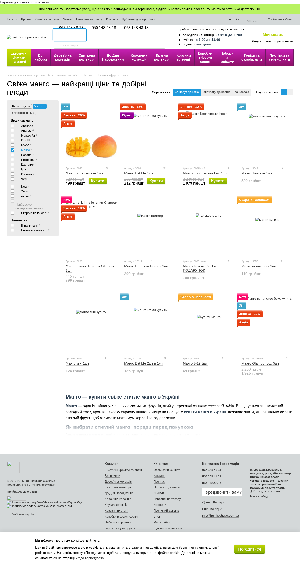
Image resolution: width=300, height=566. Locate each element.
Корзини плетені (183, 57)
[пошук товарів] (161, 45)
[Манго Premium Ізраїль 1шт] (150, 226)
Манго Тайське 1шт (256, 173)
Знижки (68, 19)
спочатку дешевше (216, 92)
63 (106, 168)
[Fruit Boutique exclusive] (13, 467)
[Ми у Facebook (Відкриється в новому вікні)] (195, 19)
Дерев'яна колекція (62, 57)
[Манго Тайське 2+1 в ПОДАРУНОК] (208, 226)
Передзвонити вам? (222, 492)
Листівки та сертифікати (279, 57)
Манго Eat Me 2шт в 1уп (143, 363)
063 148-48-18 (136, 28)
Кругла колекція (161, 57)
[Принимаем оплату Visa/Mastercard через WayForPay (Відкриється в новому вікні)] (44, 502)
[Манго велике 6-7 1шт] (267, 226)
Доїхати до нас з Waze (265, 491)
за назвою (242, 92)
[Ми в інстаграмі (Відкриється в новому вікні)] (189, 19)
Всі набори (40, 57)
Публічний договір (134, 19)
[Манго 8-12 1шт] (208, 323)
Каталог (12, 19)
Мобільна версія (22, 514)
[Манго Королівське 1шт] (91, 133)
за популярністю (187, 92)
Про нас (26, 19)
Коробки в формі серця (205, 57)
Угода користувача (89, 558)
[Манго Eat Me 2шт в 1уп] (150, 323)
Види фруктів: (21, 106)
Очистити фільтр (23, 113)
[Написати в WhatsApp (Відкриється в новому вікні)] (221, 19)
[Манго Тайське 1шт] (267, 133)
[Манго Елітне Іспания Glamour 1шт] (91, 226)
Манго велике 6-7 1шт (259, 266)
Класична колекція (139, 57)
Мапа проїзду (259, 496)
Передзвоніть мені (70, 35)
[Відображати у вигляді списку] (290, 92)
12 (281, 168)
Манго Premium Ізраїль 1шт (146, 266)
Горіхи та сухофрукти (251, 57)
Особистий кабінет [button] (167, 470)
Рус (238, 19)
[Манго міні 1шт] (91, 323)
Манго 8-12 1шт (195, 363)
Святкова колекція (87, 57)
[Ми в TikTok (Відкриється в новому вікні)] (202, 19)
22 (164, 358)
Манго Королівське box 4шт (205, 173)
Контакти (112, 19)
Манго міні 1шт (77, 363)
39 (164, 168)
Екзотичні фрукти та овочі (19, 57)
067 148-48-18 (71, 28)
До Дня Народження (113, 57)
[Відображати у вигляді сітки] (284, 92)
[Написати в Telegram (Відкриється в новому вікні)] (208, 19)
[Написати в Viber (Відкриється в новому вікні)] (214, 19)
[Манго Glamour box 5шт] (267, 323)
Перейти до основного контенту (24, 2)
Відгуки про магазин (168, 528)
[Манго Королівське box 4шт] (208, 133)
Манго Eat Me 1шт (138, 173)
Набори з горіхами (226, 57)
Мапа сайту (162, 522)
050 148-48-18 (104, 28)
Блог (152, 19)
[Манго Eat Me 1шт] (150, 133)
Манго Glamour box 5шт (260, 363)
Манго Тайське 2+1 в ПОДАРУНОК (199, 268)
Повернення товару (89, 19)
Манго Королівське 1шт (84, 173)
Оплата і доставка (47, 19)
